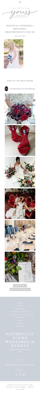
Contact (20, 317)
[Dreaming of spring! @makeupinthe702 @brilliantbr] (20, 172)
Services (20, 309)
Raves (20, 323)
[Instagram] (24, 375)
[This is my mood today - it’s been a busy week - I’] (20, 203)
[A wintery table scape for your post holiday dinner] (20, 235)
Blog (20, 320)
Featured (20, 326)
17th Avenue (20, 389)
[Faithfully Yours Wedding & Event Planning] (20, 12)
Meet (20, 306)
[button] (20, 2)
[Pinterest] (20, 375)
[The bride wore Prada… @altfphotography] (20, 140)
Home (20, 303)
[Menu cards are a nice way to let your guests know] (20, 267)
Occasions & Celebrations (20, 314)
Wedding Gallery (20, 311)
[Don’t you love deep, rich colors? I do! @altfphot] (20, 109)
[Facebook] (16, 375)
